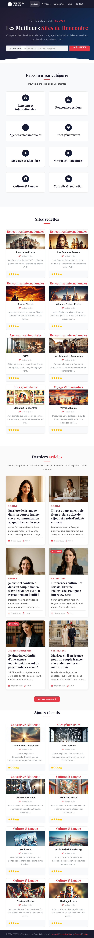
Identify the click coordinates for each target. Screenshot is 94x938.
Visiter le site (26, 256)
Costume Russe (25, 901)
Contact (79, 4)
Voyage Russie (68, 408)
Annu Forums (68, 745)
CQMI (25, 356)
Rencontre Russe (25, 252)
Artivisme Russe (68, 797)
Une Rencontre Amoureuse (68, 356)
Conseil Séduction (26, 797)
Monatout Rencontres (25, 408)
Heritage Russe (68, 901)
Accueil (34, 4)
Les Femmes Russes (68, 252)
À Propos (46, 4)
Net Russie (25, 849)
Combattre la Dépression (25, 745)
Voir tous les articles (46, 699)
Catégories (59, 4)
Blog (70, 4)
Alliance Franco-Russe (68, 304)
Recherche (81, 47)
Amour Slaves (25, 304)
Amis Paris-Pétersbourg (68, 849)
